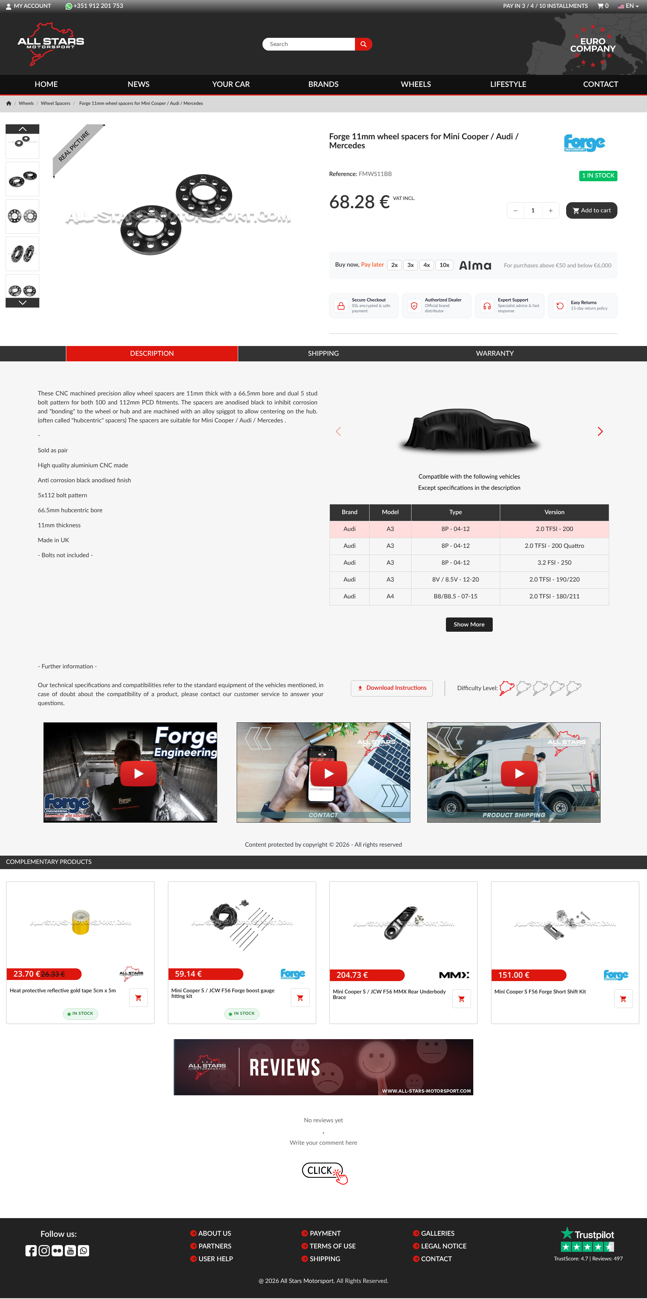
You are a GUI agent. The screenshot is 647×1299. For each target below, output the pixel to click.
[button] (600, 431)
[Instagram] (44, 1250)
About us (214, 1234)
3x (410, 265)
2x (394, 265)
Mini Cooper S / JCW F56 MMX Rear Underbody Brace (389, 994)
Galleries (437, 1234)
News (138, 84)
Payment (324, 1234)
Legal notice (443, 1247)
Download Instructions (391, 688)
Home (46, 84)
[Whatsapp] (83, 1250)
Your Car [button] (231, 84)
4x (426, 265)
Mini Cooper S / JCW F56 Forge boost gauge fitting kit (223, 993)
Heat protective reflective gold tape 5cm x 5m (63, 990)
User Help (215, 1259)
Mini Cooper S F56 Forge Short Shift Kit (540, 992)
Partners (214, 1247)
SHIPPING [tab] (323, 353)
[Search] (363, 44)
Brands (324, 84)
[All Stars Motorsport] (50, 44)
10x (444, 265)
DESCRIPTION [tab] (152, 353)
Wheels (416, 84)
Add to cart (591, 211)
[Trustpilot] (587, 1239)
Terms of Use (332, 1247)
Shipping (324, 1259)
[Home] (9, 103)
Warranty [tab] (495, 353)
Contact (600, 84)
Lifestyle (508, 84)
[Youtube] (70, 1250)
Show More (469, 625)
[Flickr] (57, 1250)
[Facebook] (31, 1250)
